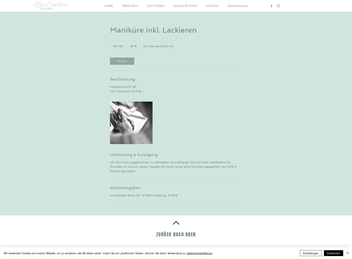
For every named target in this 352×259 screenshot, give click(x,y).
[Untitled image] (131, 123)
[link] (122, 61)
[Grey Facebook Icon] (272, 6)
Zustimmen (333, 253)
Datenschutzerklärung (199, 253)
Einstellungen (311, 253)
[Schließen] (347, 253)
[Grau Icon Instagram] (278, 6)
